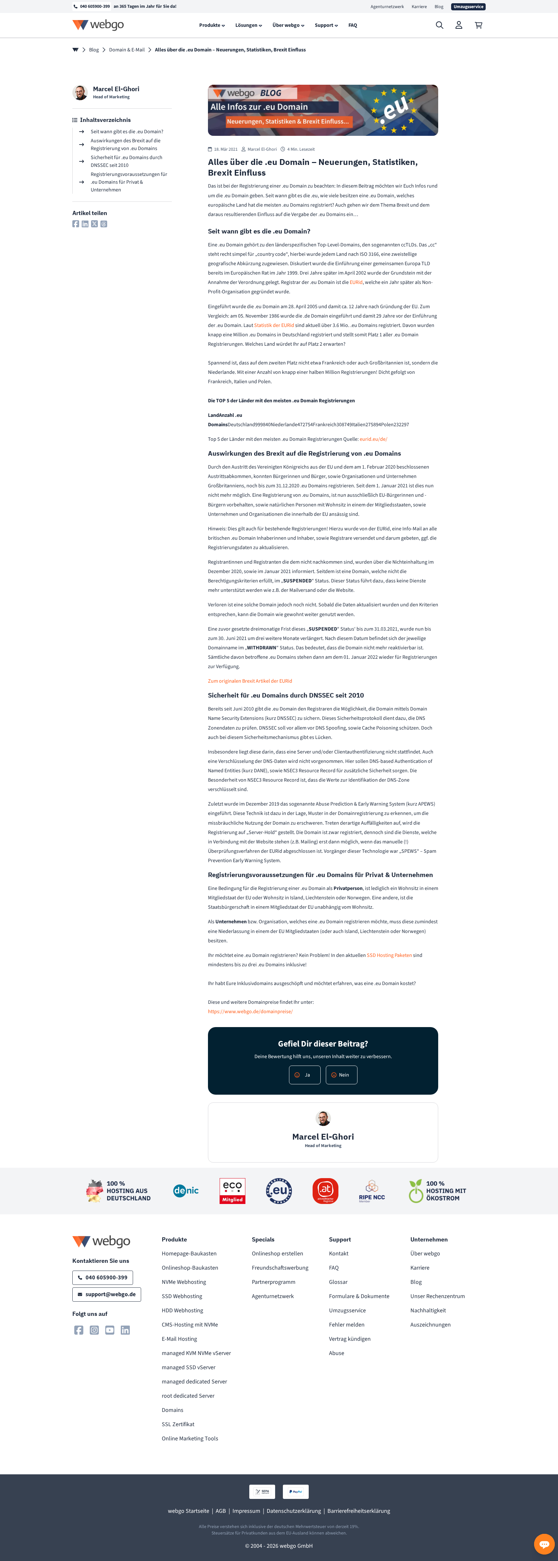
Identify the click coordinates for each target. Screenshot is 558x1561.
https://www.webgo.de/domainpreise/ (250, 1011)
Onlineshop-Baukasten (190, 1268)
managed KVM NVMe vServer (196, 1353)
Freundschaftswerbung (280, 1268)
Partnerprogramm (273, 1282)
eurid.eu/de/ (374, 439)
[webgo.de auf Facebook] (79, 1330)
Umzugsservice (347, 1310)
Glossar (338, 1282)
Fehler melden (347, 1325)
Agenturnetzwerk (387, 7)
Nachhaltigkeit (428, 1310)
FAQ (334, 1268)
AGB (221, 1511)
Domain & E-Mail (127, 49)
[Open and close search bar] (440, 25)
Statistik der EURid (274, 325)
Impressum (246, 1511)
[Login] (459, 25)
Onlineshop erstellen (277, 1254)
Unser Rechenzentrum (437, 1296)
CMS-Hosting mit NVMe (190, 1325)
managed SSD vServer (188, 1367)
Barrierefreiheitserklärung (358, 1511)
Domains (172, 1410)
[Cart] (478, 25)
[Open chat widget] (544, 1544)
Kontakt (338, 1254)
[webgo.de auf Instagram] (94, 1330)
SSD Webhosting (182, 1296)
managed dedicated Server (194, 1382)
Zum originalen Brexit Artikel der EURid (250, 681)
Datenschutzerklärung (294, 1511)
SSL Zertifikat (178, 1424)
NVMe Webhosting (184, 1282)
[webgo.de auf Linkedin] (125, 1330)
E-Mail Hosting (179, 1339)
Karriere (419, 7)
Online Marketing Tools (190, 1439)
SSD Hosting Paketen (389, 955)
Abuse (336, 1353)
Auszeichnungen (430, 1325)
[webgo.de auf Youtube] (110, 1330)
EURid (356, 282)
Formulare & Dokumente (359, 1296)
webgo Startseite (188, 1511)
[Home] (75, 50)
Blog (439, 7)
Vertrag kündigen (350, 1339)
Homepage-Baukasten (189, 1254)
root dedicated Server (188, 1396)
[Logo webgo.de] (98, 25)
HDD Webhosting (182, 1310)
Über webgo (425, 1254)
